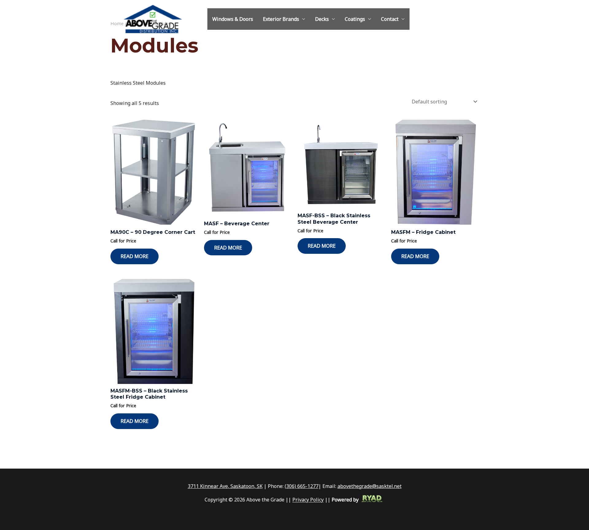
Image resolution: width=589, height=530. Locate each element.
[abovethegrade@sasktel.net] (445, 19)
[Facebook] (464, 19)
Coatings (355, 19)
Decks (322, 19)
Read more (134, 256)
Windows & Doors (232, 19)
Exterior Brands (281, 19)
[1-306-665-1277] (436, 19)
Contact (389, 19)
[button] (476, 19)
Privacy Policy (308, 500)
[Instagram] (455, 19)
